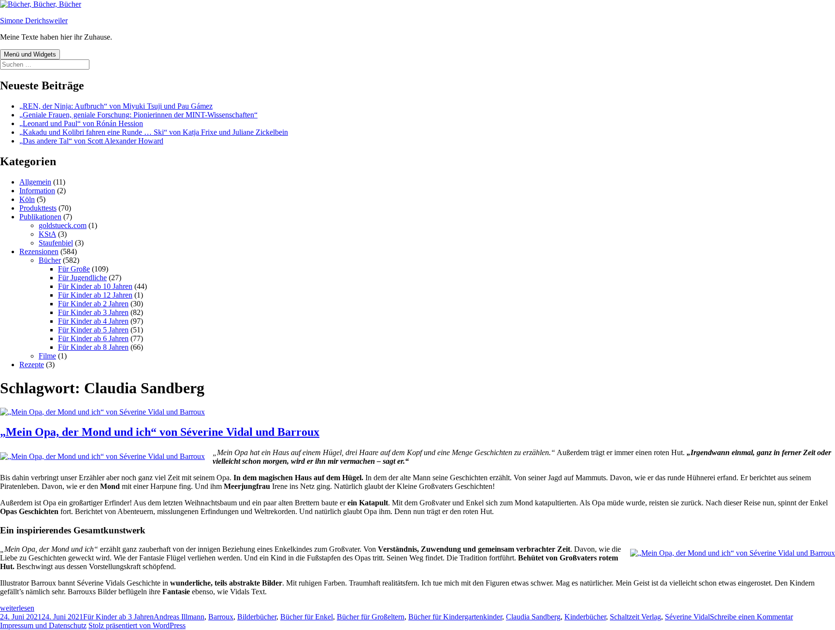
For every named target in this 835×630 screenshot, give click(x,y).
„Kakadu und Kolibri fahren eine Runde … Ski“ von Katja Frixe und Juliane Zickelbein (153, 132)
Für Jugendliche (82, 277)
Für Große (74, 269)
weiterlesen (17, 608)
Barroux (220, 617)
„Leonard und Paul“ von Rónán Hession (81, 123)
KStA (47, 234)
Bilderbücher (256, 617)
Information (37, 190)
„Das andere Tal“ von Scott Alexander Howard (91, 141)
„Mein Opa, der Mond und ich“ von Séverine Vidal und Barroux (159, 432)
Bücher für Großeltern (370, 617)
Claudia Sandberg (533, 617)
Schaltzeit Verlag (635, 617)
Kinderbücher (585, 617)
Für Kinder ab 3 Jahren (93, 312)
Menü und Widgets (30, 54)
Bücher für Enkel (306, 617)
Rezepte (31, 364)
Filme (47, 356)
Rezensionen (38, 251)
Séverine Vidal (687, 617)
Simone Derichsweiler (34, 20)
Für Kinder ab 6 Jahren (93, 338)
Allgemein (35, 182)
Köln (27, 199)
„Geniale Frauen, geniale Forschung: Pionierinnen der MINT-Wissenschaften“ (138, 115)
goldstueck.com (62, 225)
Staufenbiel (56, 243)
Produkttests (38, 208)
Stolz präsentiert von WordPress (137, 625)
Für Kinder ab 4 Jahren (93, 321)
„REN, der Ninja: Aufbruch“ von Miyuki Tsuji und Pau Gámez (116, 106)
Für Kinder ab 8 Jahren (93, 347)
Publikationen (40, 217)
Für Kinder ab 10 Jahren (95, 286)
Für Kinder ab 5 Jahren (93, 330)
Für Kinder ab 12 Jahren (95, 295)
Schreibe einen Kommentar (751, 617)
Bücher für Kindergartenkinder (455, 617)
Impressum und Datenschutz (43, 625)
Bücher (50, 260)
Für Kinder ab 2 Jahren (93, 304)
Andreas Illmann (179, 617)
